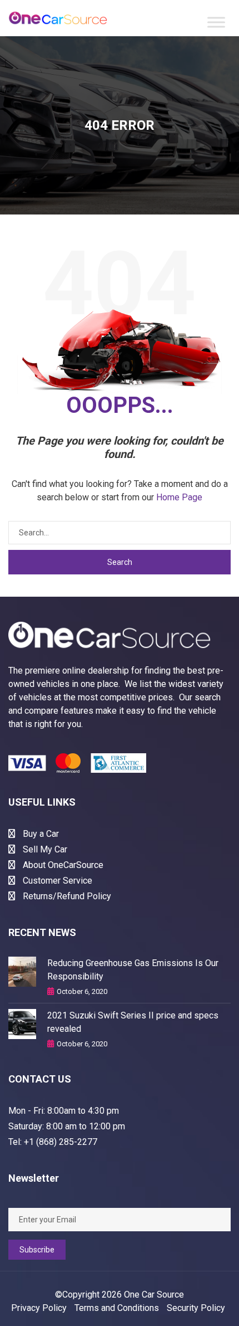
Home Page (179, 497)
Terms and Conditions (116, 1308)
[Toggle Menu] (216, 22)
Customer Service (56, 880)
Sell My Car (44, 849)
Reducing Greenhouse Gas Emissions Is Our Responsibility (132, 970)
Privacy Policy (39, 1308)
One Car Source (154, 1294)
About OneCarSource (62, 865)
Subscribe (36, 1249)
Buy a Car (40, 833)
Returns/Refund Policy (66, 896)
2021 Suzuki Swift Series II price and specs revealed (132, 1022)
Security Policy (196, 1308)
